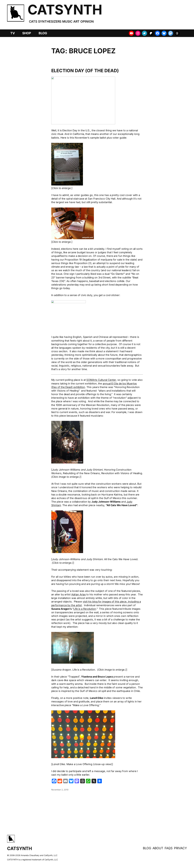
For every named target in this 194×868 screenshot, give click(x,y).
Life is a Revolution (84, 608)
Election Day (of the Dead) (85, 70)
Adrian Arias (78, 594)
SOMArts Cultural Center (101, 379)
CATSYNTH (65, 9)
